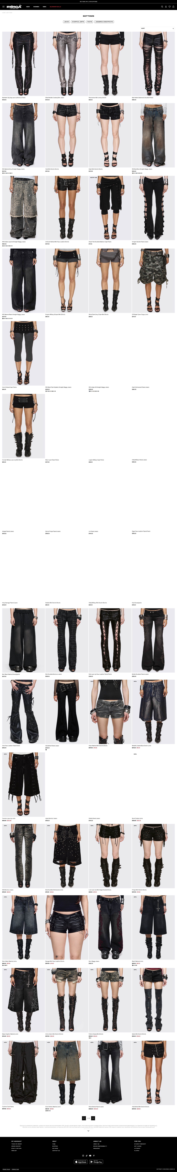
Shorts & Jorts (78, 21)
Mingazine (96, 1148)
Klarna (136, 1150)
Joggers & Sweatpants (104, 21)
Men (44, 6)
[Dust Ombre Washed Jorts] (6, 965)
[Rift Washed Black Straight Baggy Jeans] (10, 173)
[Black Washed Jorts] (5, 965)
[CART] (173, 7)
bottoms (9, 12)
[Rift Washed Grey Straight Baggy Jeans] (2, 173)
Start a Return (16, 1148)
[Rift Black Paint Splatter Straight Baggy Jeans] (4, 173)
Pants (89, 21)
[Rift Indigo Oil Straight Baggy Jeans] (6, 173)
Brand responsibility (100, 1146)
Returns (55, 1148)
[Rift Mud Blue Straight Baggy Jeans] (132, 173)
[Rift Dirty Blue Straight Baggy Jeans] (5, 173)
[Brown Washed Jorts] (4, 965)
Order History (16, 1146)
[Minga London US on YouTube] (90, 1155)
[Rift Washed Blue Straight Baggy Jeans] (11, 173)
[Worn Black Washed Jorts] (2, 965)
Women (36, 6)
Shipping (55, 1146)
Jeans (66, 21)
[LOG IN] (166, 7)
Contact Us (56, 1150)
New (28, 6)
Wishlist (14, 1150)
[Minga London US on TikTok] (86, 1155)
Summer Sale (55, 6)
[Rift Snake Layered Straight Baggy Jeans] (9, 173)
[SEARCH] (162, 7)
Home (4, 12)
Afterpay (137, 1148)
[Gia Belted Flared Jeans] (46, 749)
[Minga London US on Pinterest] (94, 1155)
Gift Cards (137, 1146)
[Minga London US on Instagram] (83, 1155)
